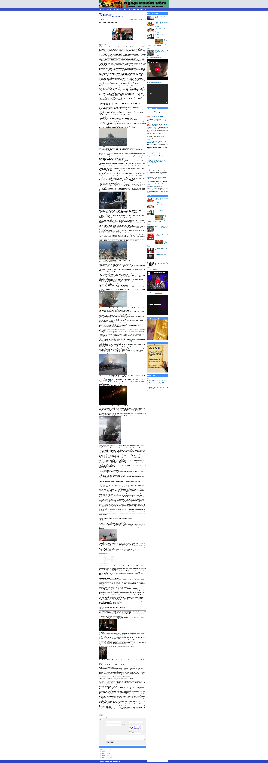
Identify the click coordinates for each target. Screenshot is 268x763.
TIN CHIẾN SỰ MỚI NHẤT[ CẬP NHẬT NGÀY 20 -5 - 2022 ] (156, 142)
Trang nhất (102, 9)
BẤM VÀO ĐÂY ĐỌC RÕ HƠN (138, 19)
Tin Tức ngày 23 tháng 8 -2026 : (106, 757)
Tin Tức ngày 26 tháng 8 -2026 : (106, 751)
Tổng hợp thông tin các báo (154, 390)
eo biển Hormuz (138, 409)
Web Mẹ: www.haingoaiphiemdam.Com (137, 9)
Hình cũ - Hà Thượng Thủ (154, 186)
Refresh (130, 731)
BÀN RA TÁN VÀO (152, 108)
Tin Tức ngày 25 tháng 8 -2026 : (106, 753)
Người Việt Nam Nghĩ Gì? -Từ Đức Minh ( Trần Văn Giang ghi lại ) (156, 168)
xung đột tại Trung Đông (127, 340)
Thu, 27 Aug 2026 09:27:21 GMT (120, 9)
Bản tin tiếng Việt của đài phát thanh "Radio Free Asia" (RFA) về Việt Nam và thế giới (157, 384)
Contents (101, 736)
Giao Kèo (149, 343)
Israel (111, 380)
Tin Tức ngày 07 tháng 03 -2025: (156, 111)
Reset (112, 742)
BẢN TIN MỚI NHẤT (152, 13)
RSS (111, 9)
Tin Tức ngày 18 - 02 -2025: (155, 116)
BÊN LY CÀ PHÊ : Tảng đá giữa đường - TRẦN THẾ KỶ (161, 51)
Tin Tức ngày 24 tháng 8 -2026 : (106, 755)
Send (108, 742)
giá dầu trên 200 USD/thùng (104, 231)
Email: (101, 724)
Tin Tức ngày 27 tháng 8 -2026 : (106, 749)
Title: (123, 721)
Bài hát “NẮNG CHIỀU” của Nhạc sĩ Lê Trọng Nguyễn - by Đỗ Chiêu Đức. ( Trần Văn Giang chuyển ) (157, 161)
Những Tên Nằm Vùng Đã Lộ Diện (156, 318)
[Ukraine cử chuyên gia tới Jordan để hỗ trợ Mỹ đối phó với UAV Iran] (103, 658)
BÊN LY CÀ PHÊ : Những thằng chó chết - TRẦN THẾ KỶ (161, 263)
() (154, 57)
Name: (101, 721)
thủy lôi (122, 454)
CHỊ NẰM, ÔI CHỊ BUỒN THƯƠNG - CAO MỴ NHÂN (161, 256)
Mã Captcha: (124, 724)
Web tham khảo (151, 375)
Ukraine (122, 611)
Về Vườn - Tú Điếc (159, 34)
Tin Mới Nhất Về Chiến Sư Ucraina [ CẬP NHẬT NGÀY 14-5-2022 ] (157, 151)
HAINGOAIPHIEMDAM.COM (155, 393)
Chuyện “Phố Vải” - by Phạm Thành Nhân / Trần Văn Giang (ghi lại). (157, 125)
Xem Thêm (157, 20)
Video (107, 9)
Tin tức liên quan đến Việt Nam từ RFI (156, 380)
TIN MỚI (149, 196)
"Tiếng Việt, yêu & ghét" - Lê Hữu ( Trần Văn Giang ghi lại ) (156, 134)
